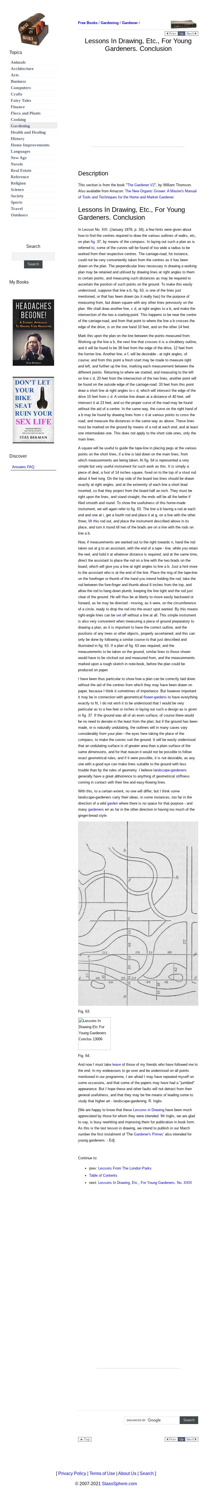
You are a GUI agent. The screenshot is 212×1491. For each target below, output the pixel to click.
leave (116, 1064)
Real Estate (21, 170)
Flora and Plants (26, 113)
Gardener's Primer (148, 1134)
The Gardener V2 (141, 185)
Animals (18, 62)
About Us (127, 1473)
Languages (20, 151)
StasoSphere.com (119, 1483)
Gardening (20, 126)
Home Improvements (30, 145)
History (18, 138)
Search (147, 1473)
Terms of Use (102, 1473)
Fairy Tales (21, 100)
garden (112, 803)
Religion (18, 183)
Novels (17, 164)
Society (17, 196)
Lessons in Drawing (148, 1110)
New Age (19, 157)
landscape (161, 770)
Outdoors (19, 215)
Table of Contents (103, 1175)
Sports (16, 202)
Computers (21, 87)
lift (90, 521)
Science (17, 189)
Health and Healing (28, 132)
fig (93, 242)
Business (18, 81)
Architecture (22, 68)
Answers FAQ (23, 467)
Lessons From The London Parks (125, 1168)
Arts (15, 75)
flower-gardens (155, 697)
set (118, 615)
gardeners (179, 770)
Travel (17, 208)
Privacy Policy (72, 1473)
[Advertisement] (138, 108)
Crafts (16, 94)
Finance (18, 107)
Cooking (18, 119)
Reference (20, 177)
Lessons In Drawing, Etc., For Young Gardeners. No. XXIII (145, 1183)
